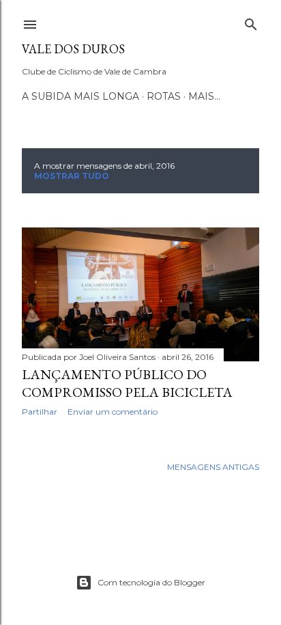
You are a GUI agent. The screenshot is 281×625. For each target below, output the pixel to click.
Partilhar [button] (39, 411)
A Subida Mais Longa (80, 96)
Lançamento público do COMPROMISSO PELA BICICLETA (127, 383)
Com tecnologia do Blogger (151, 582)
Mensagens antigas (213, 467)
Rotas (164, 96)
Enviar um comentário (113, 411)
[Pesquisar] (251, 21)
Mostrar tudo (71, 176)
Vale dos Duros (73, 49)
